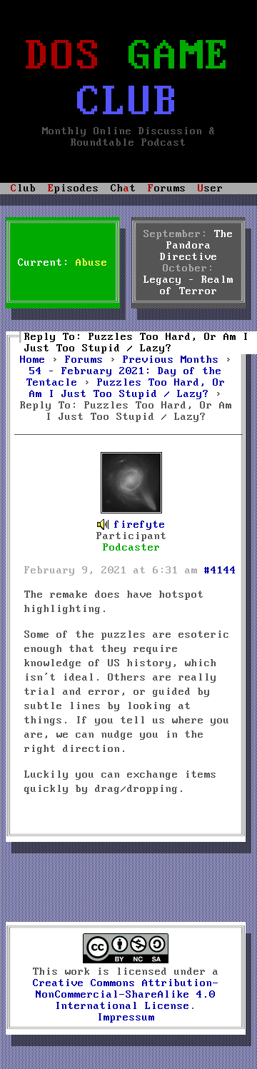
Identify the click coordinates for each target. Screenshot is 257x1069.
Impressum (126, 1017)
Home (33, 360)
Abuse (92, 262)
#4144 (220, 570)
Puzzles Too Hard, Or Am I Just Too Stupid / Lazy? (127, 388)
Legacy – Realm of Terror (188, 285)
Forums (84, 360)
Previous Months (171, 360)
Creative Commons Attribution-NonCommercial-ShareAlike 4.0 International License (126, 995)
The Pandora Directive (197, 246)
